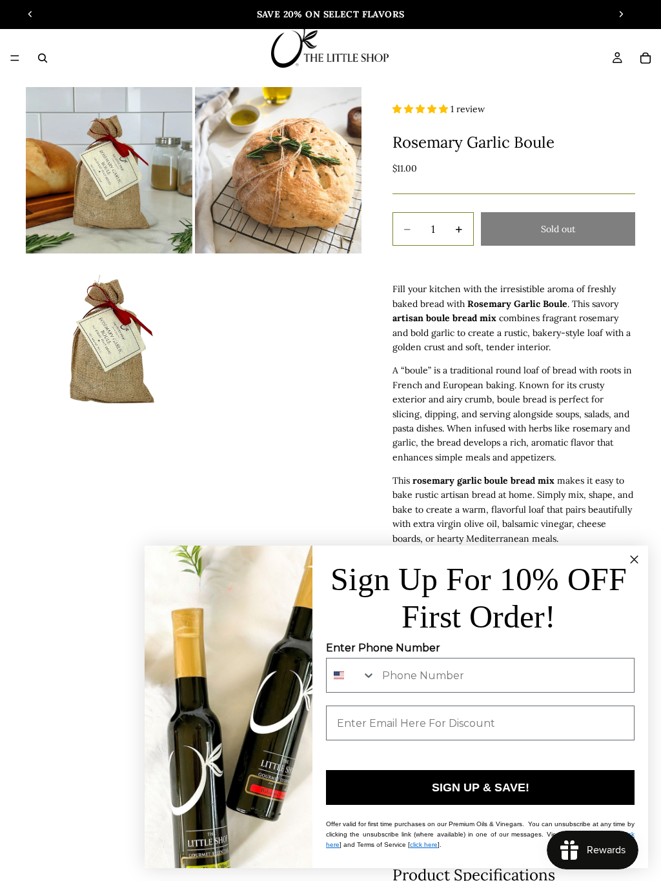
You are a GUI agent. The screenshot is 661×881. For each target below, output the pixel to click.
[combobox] (351, 675)
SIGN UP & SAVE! (480, 787)
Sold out (558, 229)
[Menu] (15, 58)
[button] (421, 109)
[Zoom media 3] (109, 339)
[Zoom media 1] (109, 170)
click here (424, 844)
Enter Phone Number (383, 648)
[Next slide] (621, 14)
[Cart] (645, 58)
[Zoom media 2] (278, 170)
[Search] (42, 58)
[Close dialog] (634, 559)
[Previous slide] (30, 14)
